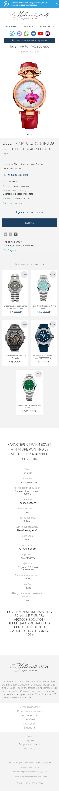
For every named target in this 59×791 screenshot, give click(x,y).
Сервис (34, 51)
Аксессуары (40, 46)
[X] (15, 234)
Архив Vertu (29, 719)
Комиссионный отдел (29, 711)
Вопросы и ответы (29, 744)
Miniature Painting (35, 164)
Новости (29, 727)
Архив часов (29, 715)
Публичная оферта (43, 763)
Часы (13, 46)
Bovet (23, 164)
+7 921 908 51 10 (47, 26)
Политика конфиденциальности (20, 763)
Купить (29, 222)
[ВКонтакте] (5, 234)
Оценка (29, 740)
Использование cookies (29, 767)
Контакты (28, 26)
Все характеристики (12, 203)
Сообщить (10, 250)
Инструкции (29, 723)
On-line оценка (10, 26)
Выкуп (24, 51)
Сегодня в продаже (29, 707)
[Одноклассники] (10, 234)
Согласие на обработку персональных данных (29, 772)
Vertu (24, 46)
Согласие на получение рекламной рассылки (29, 776)
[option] (29, 95)
